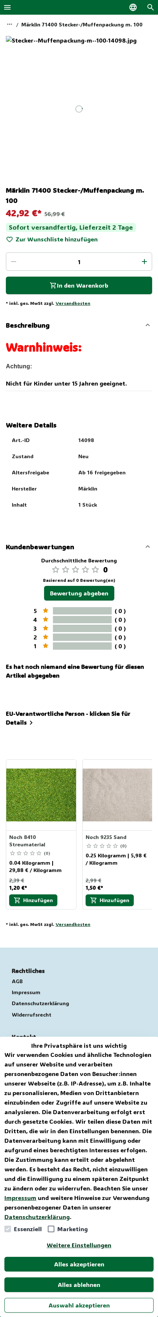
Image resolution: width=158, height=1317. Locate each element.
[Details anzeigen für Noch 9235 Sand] (118, 795)
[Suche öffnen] (150, 7)
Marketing (72, 1229)
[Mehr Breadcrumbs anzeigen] (9, 24)
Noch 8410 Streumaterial (27, 840)
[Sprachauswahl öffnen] (133, 7)
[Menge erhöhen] (144, 261)
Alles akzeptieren (79, 1264)
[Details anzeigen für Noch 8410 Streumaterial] (41, 795)
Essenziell (28, 1229)
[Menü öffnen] (7, 7)
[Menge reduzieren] (13, 261)
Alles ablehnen (79, 1284)
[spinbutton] (79, 261)
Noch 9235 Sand (106, 836)
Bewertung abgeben (79, 593)
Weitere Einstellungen (79, 1245)
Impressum (20, 1197)
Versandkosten (72, 303)
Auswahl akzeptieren (79, 1305)
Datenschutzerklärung (37, 1217)
